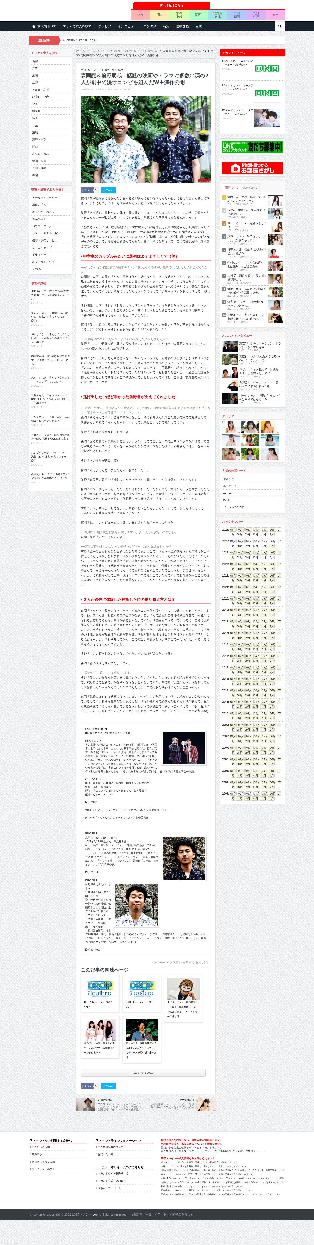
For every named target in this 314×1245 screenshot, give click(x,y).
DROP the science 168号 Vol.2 (98, 1004)
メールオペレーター (44, 197)
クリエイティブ (42, 247)
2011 (225, 702)
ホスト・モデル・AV (45, 233)
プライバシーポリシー (44, 1169)
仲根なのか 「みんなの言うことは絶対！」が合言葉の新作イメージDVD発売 (50, 338)
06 (271, 529)
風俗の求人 (39, 205)
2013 (225, 679)
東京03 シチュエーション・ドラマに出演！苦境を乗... (260, 345)
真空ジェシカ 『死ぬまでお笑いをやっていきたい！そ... (260, 358)
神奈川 (36, 111)
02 (239, 529)
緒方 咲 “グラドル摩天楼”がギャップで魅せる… (246, 303)
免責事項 (37, 1154)
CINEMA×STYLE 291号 (82, 40)
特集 (166, 26)
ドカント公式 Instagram (112, 1180)
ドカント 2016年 (233, 507)
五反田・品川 (40, 90)
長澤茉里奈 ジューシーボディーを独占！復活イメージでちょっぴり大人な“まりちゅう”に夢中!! (172, 1106)
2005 (225, 771)
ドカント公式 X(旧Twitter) (113, 1173)
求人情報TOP (46, 26)
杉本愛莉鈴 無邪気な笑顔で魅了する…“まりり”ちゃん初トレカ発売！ (50, 359)
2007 (225, 748)
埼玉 (35, 118)
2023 (225, 564)
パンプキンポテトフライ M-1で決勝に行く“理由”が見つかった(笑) (50, 456)
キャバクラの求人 (43, 212)
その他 (36, 269)
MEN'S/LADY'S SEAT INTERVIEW (114, 89)
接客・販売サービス (44, 240)
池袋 (35, 75)
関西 (198, 15)
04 (255, 529)
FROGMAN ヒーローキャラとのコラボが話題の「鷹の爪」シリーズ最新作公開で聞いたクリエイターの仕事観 (119, 1106)
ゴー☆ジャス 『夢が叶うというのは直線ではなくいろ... (260, 397)
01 (231, 529)
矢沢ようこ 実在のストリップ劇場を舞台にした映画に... (246, 316)
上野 (35, 82)
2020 (225, 598)
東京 (140, 15)
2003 (225, 793)
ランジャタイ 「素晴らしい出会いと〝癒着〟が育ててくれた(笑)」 (50, 316)
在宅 (276, 15)
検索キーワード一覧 (109, 1188)
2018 (225, 621)
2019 (225, 610)
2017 (225, 633)
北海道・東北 (40, 154)
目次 (198, 26)
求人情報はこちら (171, 5)
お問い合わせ (105, 1154)
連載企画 (182, 26)
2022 (225, 575)
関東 (160, 15)
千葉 (35, 125)
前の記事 (106, 1100)
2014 (225, 667)
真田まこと (230, 486)
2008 (225, 736)
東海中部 (179, 15)
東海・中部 (39, 139)
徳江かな (228, 479)
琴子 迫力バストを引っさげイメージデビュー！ (246, 225)
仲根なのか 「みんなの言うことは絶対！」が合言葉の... (246, 264)
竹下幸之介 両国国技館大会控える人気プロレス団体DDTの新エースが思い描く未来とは (141, 1050)
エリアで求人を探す (77, 26)
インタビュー (127, 26)
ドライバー (39, 254)
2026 (225, 529)
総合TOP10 (250, 187)
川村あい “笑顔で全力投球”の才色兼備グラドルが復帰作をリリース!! (50, 294)
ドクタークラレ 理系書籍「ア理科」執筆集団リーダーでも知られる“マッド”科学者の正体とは (182, 1009)
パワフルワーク (42, 226)
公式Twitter (94, 872)
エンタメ (150, 26)
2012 (225, 690)
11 (261, 569)
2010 (225, 713)
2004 (225, 782)
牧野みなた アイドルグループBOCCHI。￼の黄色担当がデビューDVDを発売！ (50, 399)
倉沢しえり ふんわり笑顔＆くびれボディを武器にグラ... (246, 290)
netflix (227, 493)
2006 (225, 759)
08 (238, 569)
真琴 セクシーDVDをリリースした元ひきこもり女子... (246, 238)
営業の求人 (39, 219)
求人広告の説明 (41, 1147)
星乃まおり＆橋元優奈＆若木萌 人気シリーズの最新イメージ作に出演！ (99, 1047)
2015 (225, 656)
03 (247, 529)
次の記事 (185, 1100)
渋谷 (35, 68)
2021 (225, 587)
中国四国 (237, 15)
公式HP (92, 802)
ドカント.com (89, 1214)
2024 (225, 552)
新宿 (35, 61)
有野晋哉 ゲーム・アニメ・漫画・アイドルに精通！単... (258, 384)
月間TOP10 (231, 187)
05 (263, 529)
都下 (35, 104)
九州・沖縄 (39, 168)
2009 (225, 725)
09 (246, 569)
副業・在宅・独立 (43, 262)
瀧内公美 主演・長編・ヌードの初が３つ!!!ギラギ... (246, 199)
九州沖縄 (256, 15)
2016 (225, 644)
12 (269, 546)
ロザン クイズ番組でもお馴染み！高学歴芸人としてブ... (258, 371)
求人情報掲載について (110, 1147)
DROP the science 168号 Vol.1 (140, 1004)
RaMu (227, 500)
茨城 (35, 132)
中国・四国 (39, 161)
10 (253, 569)
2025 (225, 541)
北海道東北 (217, 15)
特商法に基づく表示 (43, 1161)
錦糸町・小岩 (40, 97)
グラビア (104, 26)
